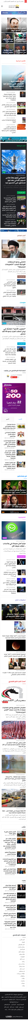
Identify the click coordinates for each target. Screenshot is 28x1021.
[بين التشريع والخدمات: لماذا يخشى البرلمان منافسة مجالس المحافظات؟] (21, 861)
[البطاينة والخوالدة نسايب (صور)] (24, 120)
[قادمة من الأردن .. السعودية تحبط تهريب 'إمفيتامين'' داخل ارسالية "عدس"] (21, 127)
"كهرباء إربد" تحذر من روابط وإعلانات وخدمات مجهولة (9, 591)
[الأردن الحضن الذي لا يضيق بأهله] (21, 834)
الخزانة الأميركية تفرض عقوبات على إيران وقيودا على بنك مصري (9, 294)
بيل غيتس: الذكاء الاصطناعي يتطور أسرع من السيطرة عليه (9, 583)
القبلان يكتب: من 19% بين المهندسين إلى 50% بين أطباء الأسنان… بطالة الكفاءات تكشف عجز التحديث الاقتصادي (9, 843)
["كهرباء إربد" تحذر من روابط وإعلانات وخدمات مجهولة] (21, 589)
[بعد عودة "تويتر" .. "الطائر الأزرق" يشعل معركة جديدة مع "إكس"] (21, 562)
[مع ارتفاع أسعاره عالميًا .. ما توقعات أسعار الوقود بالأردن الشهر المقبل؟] (21, 464)
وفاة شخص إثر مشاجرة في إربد (17, 1)
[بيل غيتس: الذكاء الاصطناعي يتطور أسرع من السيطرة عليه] (21, 581)
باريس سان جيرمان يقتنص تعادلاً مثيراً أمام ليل (9, 105)
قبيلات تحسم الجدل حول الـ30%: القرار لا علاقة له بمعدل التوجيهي (14, 673)
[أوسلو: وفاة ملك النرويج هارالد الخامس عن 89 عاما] (21, 887)
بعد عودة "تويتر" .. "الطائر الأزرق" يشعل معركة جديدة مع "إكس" (10, 565)
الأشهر (7, 419)
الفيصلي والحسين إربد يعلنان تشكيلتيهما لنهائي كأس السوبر (10, 200)
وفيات (23, 985)
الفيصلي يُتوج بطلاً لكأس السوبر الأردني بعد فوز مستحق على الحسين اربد (15, 180)
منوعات (23, 983)
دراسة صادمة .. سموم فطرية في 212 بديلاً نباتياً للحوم (9, 426)
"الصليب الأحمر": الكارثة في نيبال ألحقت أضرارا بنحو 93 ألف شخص (14, 331)
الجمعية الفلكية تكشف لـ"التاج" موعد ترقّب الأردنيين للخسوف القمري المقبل (15, 655)
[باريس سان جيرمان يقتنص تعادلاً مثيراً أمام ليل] (21, 105)
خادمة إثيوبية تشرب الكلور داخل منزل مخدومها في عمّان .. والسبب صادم (9, 443)
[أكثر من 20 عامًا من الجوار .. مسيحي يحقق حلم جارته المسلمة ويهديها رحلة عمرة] (21, 349)
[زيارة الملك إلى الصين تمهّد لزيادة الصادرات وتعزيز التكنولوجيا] (21, 871)
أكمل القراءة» (21, 276)
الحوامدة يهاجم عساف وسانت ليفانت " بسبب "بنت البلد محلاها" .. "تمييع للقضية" (14, 492)
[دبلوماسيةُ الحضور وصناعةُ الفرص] (21, 854)
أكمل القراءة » (21, 192)
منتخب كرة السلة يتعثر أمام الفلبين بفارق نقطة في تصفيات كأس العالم (9, 208)
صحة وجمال (22, 966)
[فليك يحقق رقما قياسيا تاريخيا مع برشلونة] (21, 215)
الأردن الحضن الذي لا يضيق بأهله (10, 833)
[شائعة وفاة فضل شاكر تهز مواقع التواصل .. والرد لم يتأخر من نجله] (21, 111)
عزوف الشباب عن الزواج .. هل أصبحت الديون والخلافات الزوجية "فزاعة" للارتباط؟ (9, 454)
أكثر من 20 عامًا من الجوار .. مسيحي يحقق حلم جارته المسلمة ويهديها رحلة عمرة (9, 352)
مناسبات (23, 980)
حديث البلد (22, 959)
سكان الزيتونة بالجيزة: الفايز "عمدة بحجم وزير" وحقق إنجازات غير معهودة (9, 97)
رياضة (23, 961)
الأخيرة (20, 419)
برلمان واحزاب (21, 947)
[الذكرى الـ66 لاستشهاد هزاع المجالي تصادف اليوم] (14, 25)
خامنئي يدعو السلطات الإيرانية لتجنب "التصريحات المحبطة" (15, 264)
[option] (14, 36)
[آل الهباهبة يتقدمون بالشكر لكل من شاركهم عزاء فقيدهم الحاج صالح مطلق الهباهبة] (21, 895)
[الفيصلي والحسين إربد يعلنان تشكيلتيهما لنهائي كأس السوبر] (21, 198)
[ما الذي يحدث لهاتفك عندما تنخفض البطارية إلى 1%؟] (21, 572)
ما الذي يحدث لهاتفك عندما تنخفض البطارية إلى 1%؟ (10, 574)
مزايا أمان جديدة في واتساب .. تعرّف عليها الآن (14, 545)
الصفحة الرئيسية (20, 1004)
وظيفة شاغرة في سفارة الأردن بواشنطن (10, 434)
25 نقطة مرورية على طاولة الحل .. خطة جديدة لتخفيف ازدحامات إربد (14, 812)
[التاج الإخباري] (14, 6)
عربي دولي (22, 968)
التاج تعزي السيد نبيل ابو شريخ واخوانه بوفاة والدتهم (9, 907)
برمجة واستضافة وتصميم (17, 1016)
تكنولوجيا (23, 956)
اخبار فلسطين (21, 944)
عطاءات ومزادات (21, 973)
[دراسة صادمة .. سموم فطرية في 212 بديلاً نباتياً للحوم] (21, 426)
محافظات (22, 976)
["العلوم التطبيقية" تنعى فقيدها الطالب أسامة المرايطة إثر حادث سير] (21, 923)
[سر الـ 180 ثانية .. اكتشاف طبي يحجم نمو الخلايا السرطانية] (14, 77)
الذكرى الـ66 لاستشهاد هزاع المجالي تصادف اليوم (16, 29)
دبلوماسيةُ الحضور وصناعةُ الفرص (10, 853)
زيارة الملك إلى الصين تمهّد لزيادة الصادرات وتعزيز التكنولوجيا (9, 871)
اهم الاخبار (22, 949)
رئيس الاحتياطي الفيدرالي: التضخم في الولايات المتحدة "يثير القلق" (10, 285)
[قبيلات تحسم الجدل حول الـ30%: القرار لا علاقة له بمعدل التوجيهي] (17, 663)
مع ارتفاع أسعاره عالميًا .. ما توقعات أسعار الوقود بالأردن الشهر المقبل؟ (9, 465)
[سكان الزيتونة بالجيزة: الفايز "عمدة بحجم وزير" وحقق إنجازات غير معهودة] (23, 94)
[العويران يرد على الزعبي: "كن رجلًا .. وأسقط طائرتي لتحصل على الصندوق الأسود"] (20, 49)
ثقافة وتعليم (22, 954)
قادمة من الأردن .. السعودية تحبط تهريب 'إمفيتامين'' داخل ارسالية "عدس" (9, 130)
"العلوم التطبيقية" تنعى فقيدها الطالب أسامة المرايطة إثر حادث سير (10, 924)
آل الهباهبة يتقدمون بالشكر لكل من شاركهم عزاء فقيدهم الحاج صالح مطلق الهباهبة (9, 897)
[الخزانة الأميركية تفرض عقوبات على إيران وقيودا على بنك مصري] (21, 292)
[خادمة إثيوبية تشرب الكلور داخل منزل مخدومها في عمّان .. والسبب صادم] (21, 443)
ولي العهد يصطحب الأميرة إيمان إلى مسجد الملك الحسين (9, 361)
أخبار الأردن (22, 939)
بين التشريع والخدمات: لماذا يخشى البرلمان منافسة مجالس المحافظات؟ (9, 862)
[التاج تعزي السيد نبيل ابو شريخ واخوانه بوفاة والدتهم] (21, 907)
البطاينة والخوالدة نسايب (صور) (9, 121)
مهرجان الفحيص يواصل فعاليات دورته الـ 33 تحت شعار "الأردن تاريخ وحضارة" (14, 710)
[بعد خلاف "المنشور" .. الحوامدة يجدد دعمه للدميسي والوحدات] (21, 222)
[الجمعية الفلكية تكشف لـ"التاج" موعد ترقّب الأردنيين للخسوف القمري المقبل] (16, 645)
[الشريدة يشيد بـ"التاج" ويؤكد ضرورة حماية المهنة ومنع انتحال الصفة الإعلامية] (20, 627)
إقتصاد (23, 942)
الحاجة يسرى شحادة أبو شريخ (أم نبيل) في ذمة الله (9, 915)
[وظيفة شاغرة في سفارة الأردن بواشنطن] (21, 434)
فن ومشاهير (22, 971)
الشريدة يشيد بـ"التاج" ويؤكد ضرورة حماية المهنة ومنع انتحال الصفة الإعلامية (14, 637)
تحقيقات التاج (22, 951)
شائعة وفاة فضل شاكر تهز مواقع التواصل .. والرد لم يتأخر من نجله (9, 113)
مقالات (23, 978)
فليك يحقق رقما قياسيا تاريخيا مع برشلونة (9, 216)
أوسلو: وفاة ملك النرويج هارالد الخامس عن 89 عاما (9, 887)
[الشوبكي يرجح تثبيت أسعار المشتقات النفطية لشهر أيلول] (20, 38)
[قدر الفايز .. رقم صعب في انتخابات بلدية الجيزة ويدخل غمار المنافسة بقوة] (7, 38)
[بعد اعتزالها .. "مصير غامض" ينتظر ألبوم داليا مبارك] (14, 501)
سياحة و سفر (22, 964)
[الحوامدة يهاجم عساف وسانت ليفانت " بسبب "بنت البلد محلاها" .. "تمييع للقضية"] (14, 487)
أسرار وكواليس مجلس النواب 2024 (15, 1009)
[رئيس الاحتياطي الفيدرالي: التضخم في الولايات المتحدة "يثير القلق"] (21, 282)
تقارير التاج (6, 1007)
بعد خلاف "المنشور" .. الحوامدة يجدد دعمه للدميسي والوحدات (10, 223)
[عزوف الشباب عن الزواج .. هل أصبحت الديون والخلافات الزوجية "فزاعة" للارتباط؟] (21, 453)
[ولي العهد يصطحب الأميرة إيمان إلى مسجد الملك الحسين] (23, 359)
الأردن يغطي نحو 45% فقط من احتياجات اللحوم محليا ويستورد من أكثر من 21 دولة (14, 745)
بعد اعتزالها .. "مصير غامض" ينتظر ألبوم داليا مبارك (14, 505)
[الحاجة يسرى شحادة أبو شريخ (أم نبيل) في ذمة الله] (21, 915)
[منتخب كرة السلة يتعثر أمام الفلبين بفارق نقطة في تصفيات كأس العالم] (23, 206)
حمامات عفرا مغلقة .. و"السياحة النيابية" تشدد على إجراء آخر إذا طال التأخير (15, 779)
